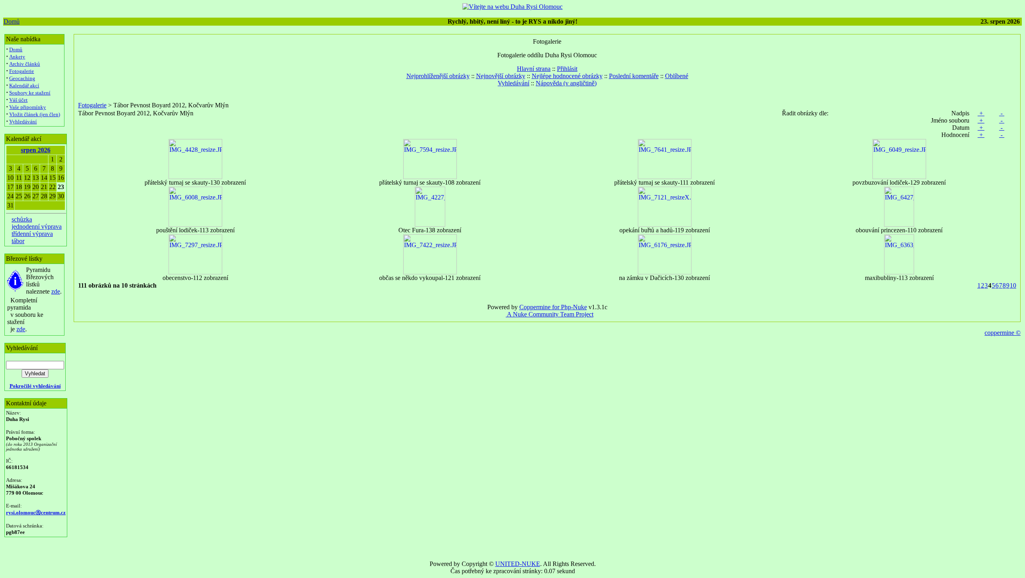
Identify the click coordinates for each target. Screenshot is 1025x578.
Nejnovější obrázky (500, 76)
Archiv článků (24, 64)
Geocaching (22, 78)
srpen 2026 (35, 150)
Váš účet (18, 100)
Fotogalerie (21, 71)
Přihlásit (567, 68)
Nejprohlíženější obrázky (438, 76)
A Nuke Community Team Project (549, 314)
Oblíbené (676, 76)
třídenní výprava (32, 233)
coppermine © (1003, 332)
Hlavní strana (534, 68)
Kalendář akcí (24, 86)
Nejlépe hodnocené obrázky (567, 76)
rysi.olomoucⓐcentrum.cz (36, 513)
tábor (18, 241)
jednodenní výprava (37, 226)
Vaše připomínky (27, 107)
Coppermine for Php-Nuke (553, 307)
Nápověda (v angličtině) (566, 83)
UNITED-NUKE (517, 563)
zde (55, 291)
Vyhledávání (23, 122)
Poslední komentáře (634, 76)
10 (1013, 285)
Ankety (17, 57)
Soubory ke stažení (29, 93)
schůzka (22, 219)
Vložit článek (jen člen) (34, 114)
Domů (12, 21)
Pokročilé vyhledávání (35, 386)
